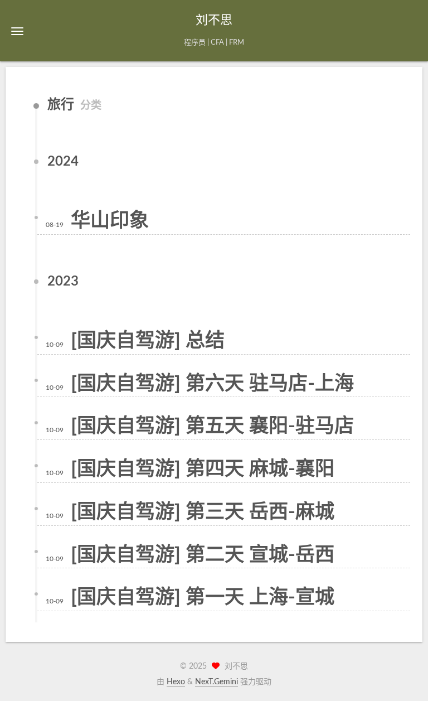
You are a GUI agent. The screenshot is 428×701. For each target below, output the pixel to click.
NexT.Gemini (216, 682)
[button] (17, 31)
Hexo (176, 682)
